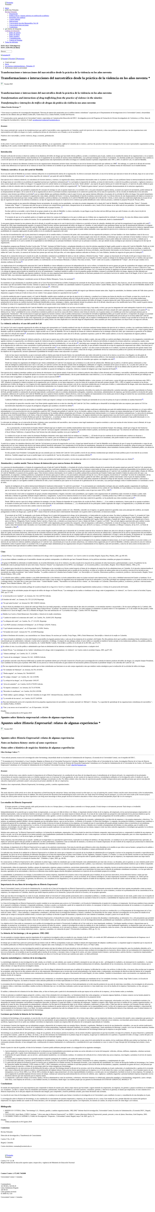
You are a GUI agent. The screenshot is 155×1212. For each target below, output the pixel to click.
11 (149, 223)
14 (21, 261)
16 (49, 286)
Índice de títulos (14, 34)
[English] (11, 59)
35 (37, 509)
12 (23, 236)
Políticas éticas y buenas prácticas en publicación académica (29, 16)
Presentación (13, 14)
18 (146, 309)
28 (78, 431)
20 (77, 343)
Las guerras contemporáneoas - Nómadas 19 (20, 66)
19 (25, 333)
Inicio (7, 8)
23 (116, 368)
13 (142, 252)
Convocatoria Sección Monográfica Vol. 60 (23, 23)
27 (72, 405)
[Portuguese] (19, 59)
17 (77, 292)
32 (110, 489)
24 (60, 376)
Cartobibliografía (15, 38)
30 (91, 454)
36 (17, 526)
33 (134, 497)
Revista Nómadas (11, 12)
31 (133, 458)
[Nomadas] (9, 2)
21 (56, 347)
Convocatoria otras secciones (19, 25)
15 (74, 278)
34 (50, 505)
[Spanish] (4, 59)
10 (123, 219)
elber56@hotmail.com (78, 765)
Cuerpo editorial (14, 19)
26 (142, 399)
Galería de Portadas (15, 40)
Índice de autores (15, 33)
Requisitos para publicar (17, 17)
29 (69, 439)
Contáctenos (13, 27)
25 (54, 389)
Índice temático (14, 36)
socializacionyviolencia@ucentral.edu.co (46, 120)
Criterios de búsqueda (12, 31)
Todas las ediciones (11, 42)
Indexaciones (13, 21)
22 (114, 358)
